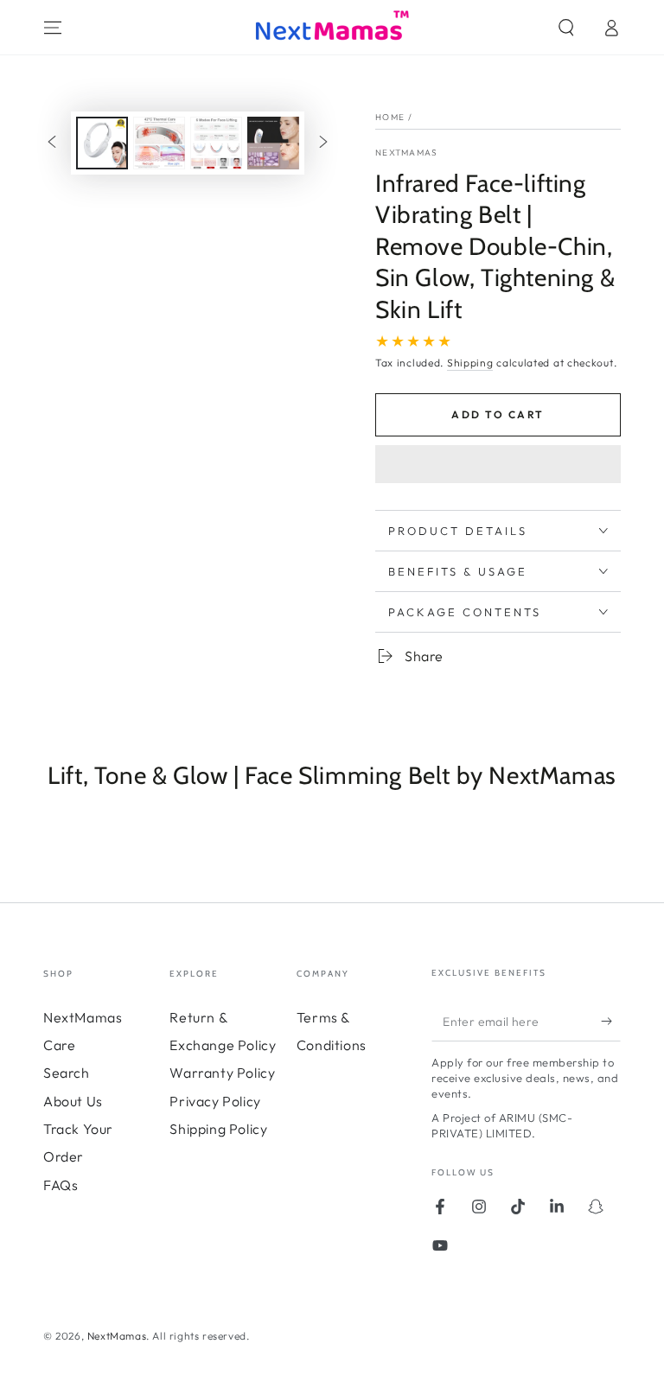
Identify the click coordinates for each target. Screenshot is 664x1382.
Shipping (470, 362)
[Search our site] (566, 28)
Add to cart (497, 414)
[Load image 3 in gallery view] (216, 143)
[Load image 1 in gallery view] (102, 143)
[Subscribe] (611, 1022)
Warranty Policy (222, 1072)
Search (66, 1072)
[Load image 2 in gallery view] (159, 143)
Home (390, 117)
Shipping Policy (218, 1128)
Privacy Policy (214, 1101)
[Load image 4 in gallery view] (273, 143)
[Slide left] (52, 143)
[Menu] (52, 28)
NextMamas (406, 152)
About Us (73, 1101)
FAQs (60, 1185)
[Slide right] (323, 143)
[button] (498, 466)
